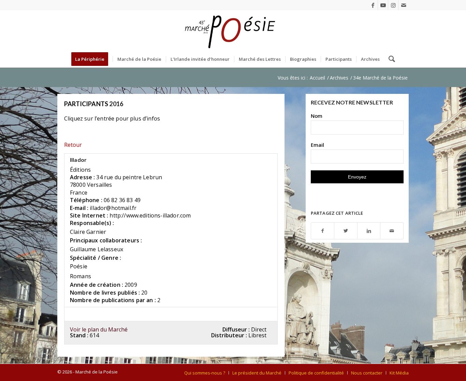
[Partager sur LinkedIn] (369, 231)
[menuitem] (92, 59)
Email (317, 144)
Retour (73, 145)
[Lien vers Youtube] (383, 5)
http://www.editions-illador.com (150, 215)
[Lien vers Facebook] (373, 5)
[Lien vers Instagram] (393, 5)
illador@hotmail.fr (113, 208)
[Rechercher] (389, 59)
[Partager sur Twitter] (345, 231)
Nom (316, 115)
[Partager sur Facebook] (322, 231)
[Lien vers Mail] (403, 5)
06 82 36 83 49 (122, 200)
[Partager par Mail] (391, 231)
